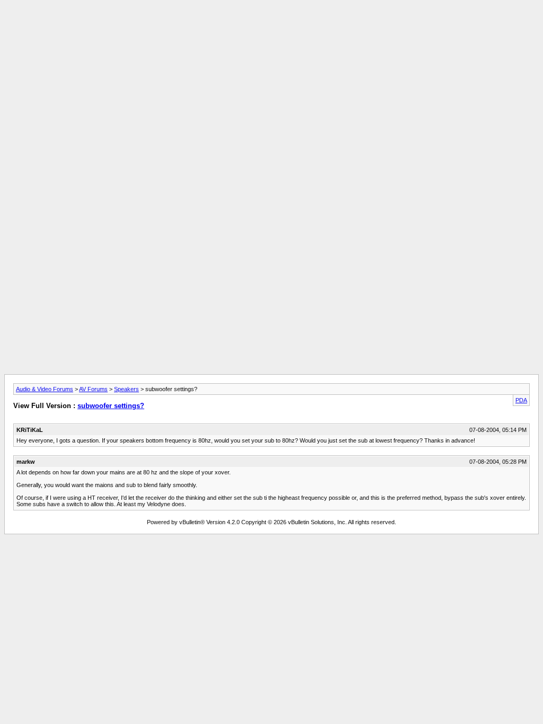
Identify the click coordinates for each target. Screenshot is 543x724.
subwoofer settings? (110, 406)
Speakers (126, 389)
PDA (521, 400)
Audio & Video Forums (44, 389)
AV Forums (93, 389)
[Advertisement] (271, 28)
